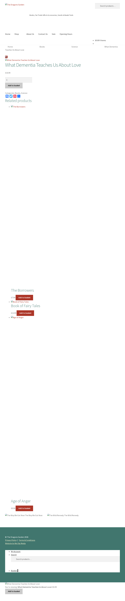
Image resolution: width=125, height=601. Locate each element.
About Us (30, 34)
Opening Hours (66, 34)
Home (7, 34)
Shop (17, 34)
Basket (14, 570)
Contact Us (43, 34)
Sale (53, 34)
